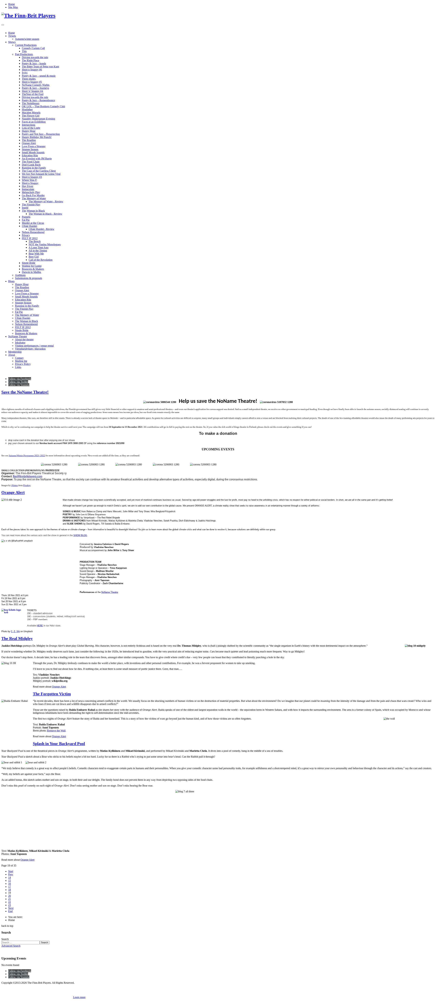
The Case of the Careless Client (39, 170)
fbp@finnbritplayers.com (27, 476)
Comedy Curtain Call (33, 48)
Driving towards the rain (35, 57)
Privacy (26, 235)
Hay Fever (27, 186)
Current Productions (26, 45)
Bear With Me (36, 253)
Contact (19, 357)
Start (10, 871)
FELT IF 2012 (29, 238)
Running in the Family (34, 167)
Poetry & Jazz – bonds (34, 63)
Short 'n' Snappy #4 (32, 91)
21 (9, 898)
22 (9, 902)
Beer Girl (34, 256)
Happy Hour (28, 130)
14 (9, 877)
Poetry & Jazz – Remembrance (38, 100)
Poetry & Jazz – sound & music (39, 75)
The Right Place (30, 60)
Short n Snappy (30, 183)
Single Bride (28, 262)
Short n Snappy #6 (32, 69)
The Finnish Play (31, 204)
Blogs (11, 281)
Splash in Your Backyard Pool (59, 743)
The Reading (29, 140)
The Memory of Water (34, 198)
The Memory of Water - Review (46, 201)
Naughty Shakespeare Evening (38, 118)
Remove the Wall (56, 730)
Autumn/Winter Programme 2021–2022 (27, 455)
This (24, 51)
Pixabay (27, 485)
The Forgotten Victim (52, 694)
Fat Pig (25, 219)
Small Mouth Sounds (33, 152)
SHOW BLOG (80, 535)
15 (9, 880)
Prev (10, 874)
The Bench (35, 241)
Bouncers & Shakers (33, 269)
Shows (11, 42)
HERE (40, 625)
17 (9, 886)
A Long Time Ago (38, 247)
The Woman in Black (33, 210)
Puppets (26, 216)
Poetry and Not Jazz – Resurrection (41, 134)
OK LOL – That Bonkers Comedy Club (43, 106)
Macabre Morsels (31, 112)
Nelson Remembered (33, 232)
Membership (15, 351)
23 (9, 905)
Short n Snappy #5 (32, 81)
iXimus (14, 485)
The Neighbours (30, 103)
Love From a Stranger (33, 146)
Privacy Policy (23, 364)
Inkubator (20, 342)
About (11, 354)
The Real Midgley (17, 638)
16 (9, 883)
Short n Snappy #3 (32, 177)
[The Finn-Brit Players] (28, 15)
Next (10, 908)
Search (5, 939)
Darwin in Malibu (31, 272)
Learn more (79, 997)
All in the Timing (38, 250)
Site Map (13, 7)
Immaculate (28, 189)
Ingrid (25, 207)
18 (9, 889)
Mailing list (21, 361)
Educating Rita (30, 155)
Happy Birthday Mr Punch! (36, 137)
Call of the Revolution (40, 259)
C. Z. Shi (15, 631)
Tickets (12, 35)
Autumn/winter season (27, 38)
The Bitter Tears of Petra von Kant (40, 66)
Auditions (20, 275)
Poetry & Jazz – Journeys (35, 88)
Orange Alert (29, 143)
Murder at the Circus (33, 223)
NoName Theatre (17, 336)
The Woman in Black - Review (45, 213)
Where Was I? (29, 180)
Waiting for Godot (31, 265)
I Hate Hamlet (29, 226)
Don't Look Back (31, 164)
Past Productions (24, 54)
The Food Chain (31, 161)
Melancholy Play (31, 192)
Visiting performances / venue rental (34, 345)
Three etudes (29, 78)
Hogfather (27, 109)
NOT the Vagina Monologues (45, 244)
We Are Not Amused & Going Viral (41, 173)
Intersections (28, 124)
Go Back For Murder (33, 195)
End (10, 911)
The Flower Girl (30, 115)
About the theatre (24, 339)
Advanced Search (10, 945)
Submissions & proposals (28, 278)
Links (18, 367)
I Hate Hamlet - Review (41, 229)
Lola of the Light (31, 127)
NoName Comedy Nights (35, 84)
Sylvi (24, 72)
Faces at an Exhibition (34, 121)
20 (9, 895)
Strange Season (30, 149)
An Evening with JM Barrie (37, 158)
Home (11, 4)
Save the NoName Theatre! (25, 392)
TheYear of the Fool (32, 94)
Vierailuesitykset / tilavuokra (30, 348)
